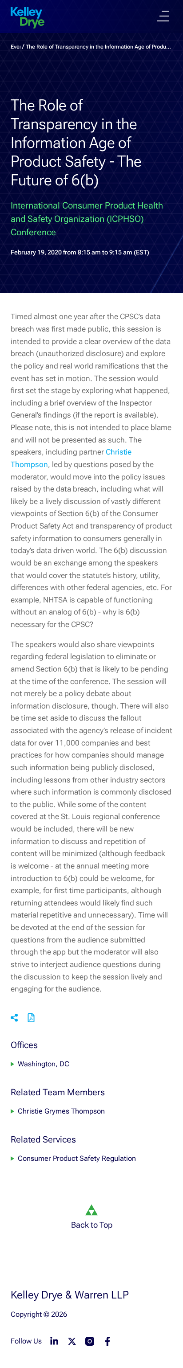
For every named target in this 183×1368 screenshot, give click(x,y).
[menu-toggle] (163, 16)
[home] (27, 18)
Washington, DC (43, 1064)
